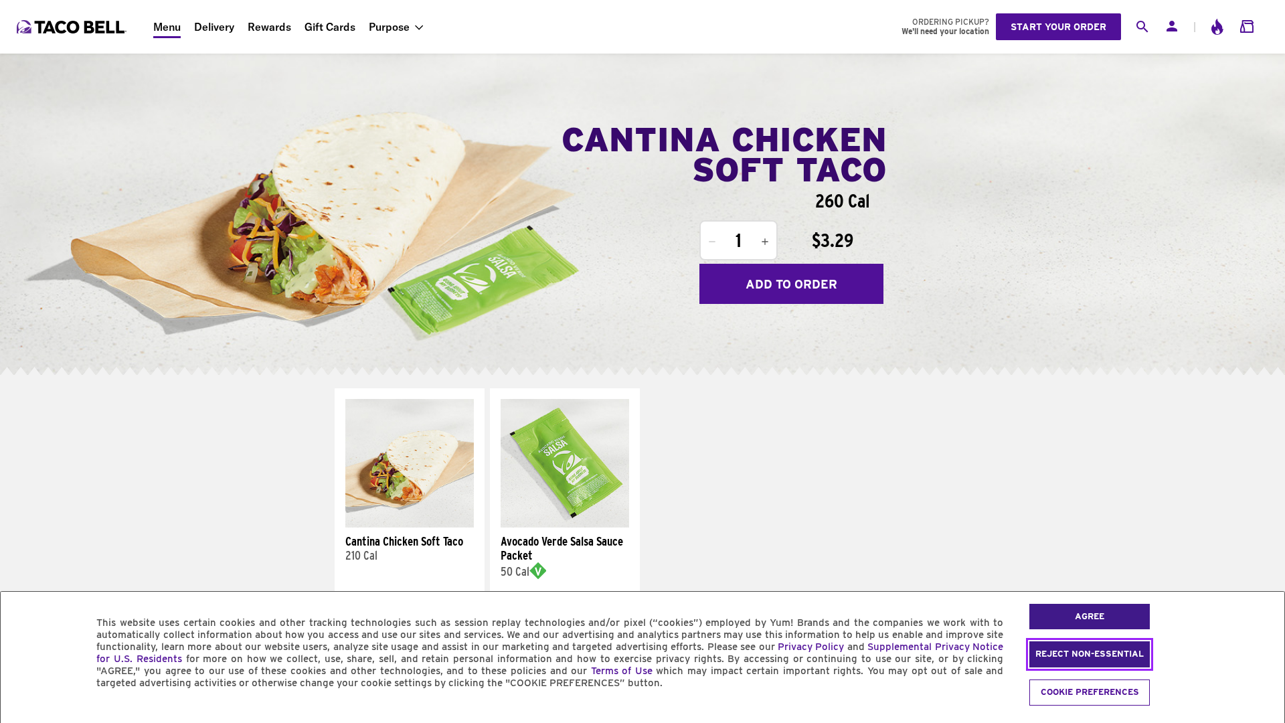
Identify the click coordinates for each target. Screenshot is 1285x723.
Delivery (214, 26)
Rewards (269, 26)
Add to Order (791, 284)
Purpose (389, 26)
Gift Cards (330, 26)
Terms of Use (622, 671)
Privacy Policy (811, 647)
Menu (167, 26)
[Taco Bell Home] (73, 26)
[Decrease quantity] (712, 242)
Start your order (1058, 26)
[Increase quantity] (765, 242)
